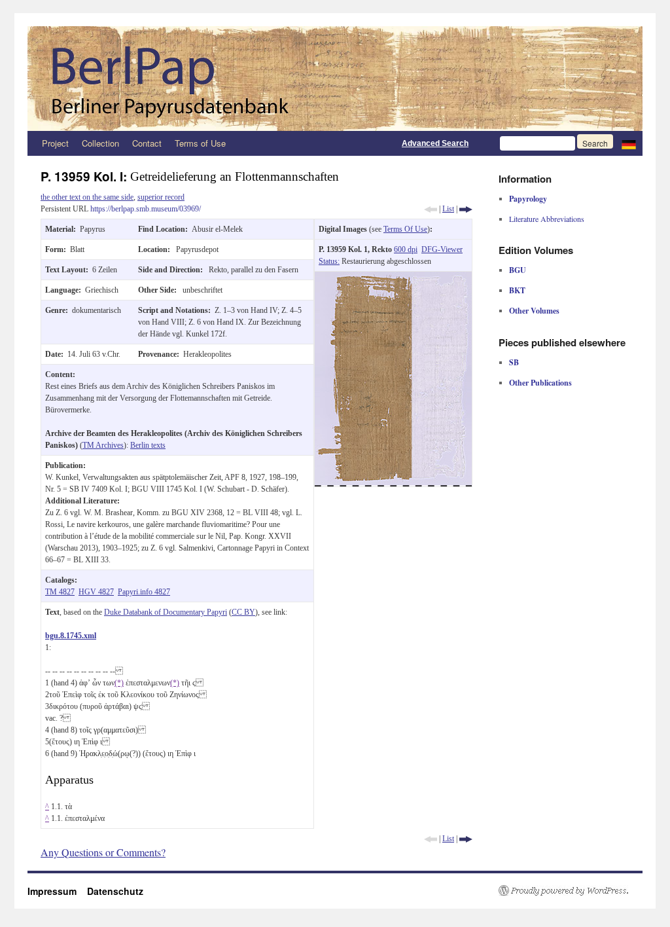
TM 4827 (60, 591)
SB (514, 362)
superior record (161, 197)
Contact (147, 143)
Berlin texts (148, 445)
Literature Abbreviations (546, 218)
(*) (119, 682)
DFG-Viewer (442, 249)
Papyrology (528, 198)
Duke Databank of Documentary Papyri (165, 612)
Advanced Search (435, 143)
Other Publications (540, 382)
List (448, 208)
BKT (517, 290)
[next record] (465, 208)
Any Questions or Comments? (103, 852)
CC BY (243, 612)
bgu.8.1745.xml (70, 635)
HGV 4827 (96, 591)
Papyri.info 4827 (144, 591)
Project (55, 143)
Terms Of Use (405, 229)
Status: (329, 261)
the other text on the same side (87, 197)
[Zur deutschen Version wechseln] (629, 143)
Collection (100, 143)
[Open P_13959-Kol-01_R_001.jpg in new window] (393, 277)
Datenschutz (115, 891)
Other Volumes (534, 310)
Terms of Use (200, 143)
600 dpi (405, 249)
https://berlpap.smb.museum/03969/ (145, 208)
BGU (517, 270)
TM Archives (103, 445)
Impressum (57, 891)
